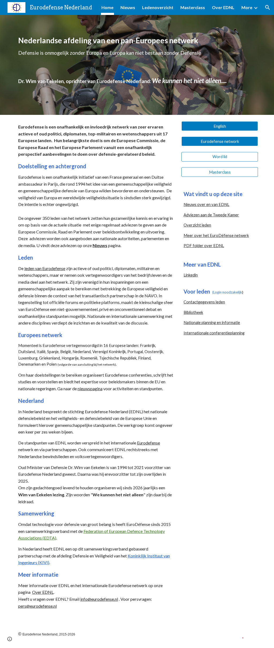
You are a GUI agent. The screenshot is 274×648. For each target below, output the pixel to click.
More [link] (246, 7)
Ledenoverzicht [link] (157, 7)
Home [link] (107, 7)
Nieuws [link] (127, 7)
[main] (137, 65)
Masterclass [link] (192, 7)
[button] (267, 7)
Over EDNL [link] (223, 7)
